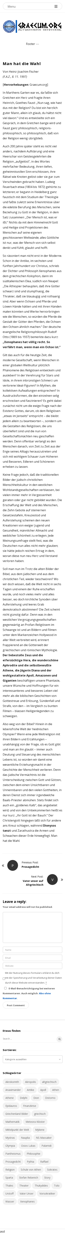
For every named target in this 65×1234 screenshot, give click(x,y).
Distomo (50, 1098)
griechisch (40, 1113)
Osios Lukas (28, 1145)
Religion (10, 1169)
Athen (55, 1090)
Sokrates (52, 1169)
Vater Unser (26, 1193)
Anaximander (13, 1090)
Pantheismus (13, 1153)
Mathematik (12, 1121)
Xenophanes (27, 1201)
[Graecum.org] (32, 26)
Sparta (9, 1177)
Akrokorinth (12, 1082)
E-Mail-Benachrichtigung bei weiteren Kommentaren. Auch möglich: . (29, 993)
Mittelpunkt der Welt (17, 1129)
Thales (9, 1185)
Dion (36, 1098)
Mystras (10, 1137)
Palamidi (46, 1145)
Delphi (23, 1098)
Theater (24, 1185)
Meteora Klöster (35, 1121)
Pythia (30, 1161)
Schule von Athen (31, 1169)
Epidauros (11, 1106)
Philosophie (33, 1153)
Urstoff (9, 1193)
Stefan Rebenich (28, 1177)
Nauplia (25, 1137)
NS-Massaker (44, 1137)
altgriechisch (49, 1082)
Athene (9, 1098)
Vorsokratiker (47, 1193)
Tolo (56, 1185)
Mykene (39, 1129)
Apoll (43, 1090)
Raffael (44, 1161)
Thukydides (41, 1185)
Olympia (10, 1145)
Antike (30, 1090)
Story (47, 1177)
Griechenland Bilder (16, 1113)
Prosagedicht (13, 1161)
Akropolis (30, 1082)
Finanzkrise (29, 1106)
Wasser (9, 1201)
